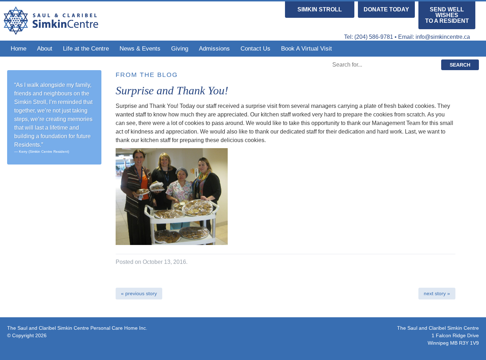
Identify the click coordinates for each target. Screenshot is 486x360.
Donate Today (386, 9)
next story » (437, 293)
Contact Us (255, 48)
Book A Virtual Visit (306, 48)
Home (18, 48)
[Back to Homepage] (51, 32)
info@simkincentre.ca (443, 37)
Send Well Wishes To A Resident (447, 15)
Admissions (214, 48)
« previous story (139, 293)
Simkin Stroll (319, 9)
